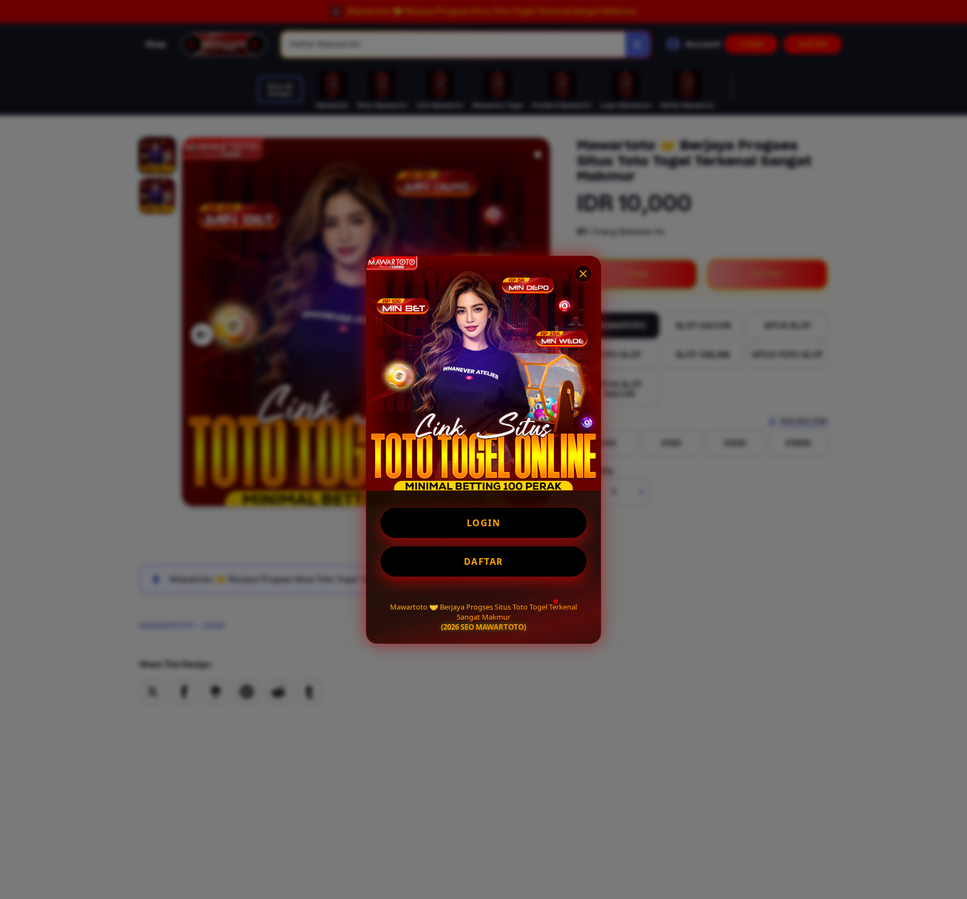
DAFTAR (484, 561)
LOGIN (484, 523)
